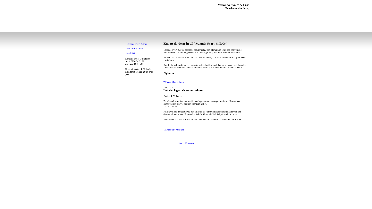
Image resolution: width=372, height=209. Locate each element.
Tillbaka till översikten (173, 82)
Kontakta (189, 143)
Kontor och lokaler (135, 48)
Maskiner (130, 53)
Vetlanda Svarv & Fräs (136, 44)
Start (180, 143)
